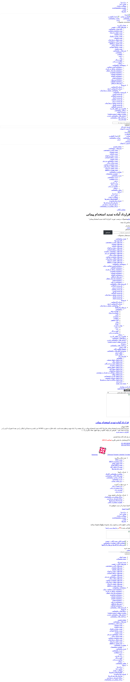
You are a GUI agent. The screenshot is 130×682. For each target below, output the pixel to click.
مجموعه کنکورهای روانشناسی (116, 351)
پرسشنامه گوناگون (116, 81)
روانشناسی (118, 52)
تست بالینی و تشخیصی (115, 41)
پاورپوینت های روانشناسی (118, 284)
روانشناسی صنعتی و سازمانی (109, 90)
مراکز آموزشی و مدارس (110, 204)
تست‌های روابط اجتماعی (114, 249)
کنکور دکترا (118, 354)
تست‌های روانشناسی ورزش (113, 253)
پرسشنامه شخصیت (116, 72)
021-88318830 (125, 443)
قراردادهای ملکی (117, 374)
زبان (121, 58)
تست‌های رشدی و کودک (114, 248)
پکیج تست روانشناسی (115, 29)
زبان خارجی (114, 183)
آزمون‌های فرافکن (116, 83)
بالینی (117, 315)
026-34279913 (125, 445)
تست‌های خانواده (117, 246)
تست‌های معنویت (117, 575)
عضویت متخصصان (112, 174)
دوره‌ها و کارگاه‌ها (120, 307)
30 (121, 388)
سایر (117, 322)
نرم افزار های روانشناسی (118, 345)
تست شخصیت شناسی (115, 31)
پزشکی (120, 63)
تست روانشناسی (121, 239)
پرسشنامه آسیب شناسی (114, 67)
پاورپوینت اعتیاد (117, 98)
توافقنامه (119, 358)
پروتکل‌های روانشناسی (119, 338)
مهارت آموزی (118, 325)
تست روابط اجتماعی (115, 47)
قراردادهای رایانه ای (116, 365)
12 (125, 388)
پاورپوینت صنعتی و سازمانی (113, 103)
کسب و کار (118, 60)
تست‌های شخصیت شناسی (114, 257)
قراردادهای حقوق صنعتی (114, 360)
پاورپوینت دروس (117, 101)
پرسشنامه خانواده (116, 76)
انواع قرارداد (122, 356)
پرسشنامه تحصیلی (116, 74)
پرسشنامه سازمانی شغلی (114, 70)
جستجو (128, 229)
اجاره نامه (119, 381)
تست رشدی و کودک (116, 36)
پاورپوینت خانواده (117, 99)
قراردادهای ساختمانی (115, 371)
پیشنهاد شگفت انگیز (120, 349)
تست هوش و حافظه (116, 43)
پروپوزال (123, 343)
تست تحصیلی (118, 38)
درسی (120, 56)
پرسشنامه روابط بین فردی (114, 69)
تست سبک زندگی (116, 45)
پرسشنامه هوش (117, 78)
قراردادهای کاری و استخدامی (113, 376)
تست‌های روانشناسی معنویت (113, 251)
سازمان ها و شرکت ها (111, 202)
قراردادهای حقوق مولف (114, 367)
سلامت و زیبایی (117, 61)
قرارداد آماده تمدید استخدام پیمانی (112, 422)
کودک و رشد (115, 311)
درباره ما (115, 193)
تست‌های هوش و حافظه (114, 262)
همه (118, 388)
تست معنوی (118, 49)
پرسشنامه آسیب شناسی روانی (112, 266)
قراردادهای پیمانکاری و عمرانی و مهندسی (109, 372)
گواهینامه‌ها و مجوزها (111, 199)
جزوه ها (123, 300)
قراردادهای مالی (117, 362)
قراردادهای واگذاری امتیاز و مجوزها (111, 380)
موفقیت (119, 54)
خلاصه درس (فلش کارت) (118, 336)
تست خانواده (118, 34)
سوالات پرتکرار (113, 197)
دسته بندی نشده (121, 383)
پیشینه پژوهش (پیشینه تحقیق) (117, 342)
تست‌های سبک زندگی (115, 255)
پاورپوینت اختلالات (116, 96)
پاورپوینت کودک (117, 105)
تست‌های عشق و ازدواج (114, 260)
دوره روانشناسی (112, 177)
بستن (128, 227)
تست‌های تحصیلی (116, 244)
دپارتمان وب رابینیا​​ (111, 528)
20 (123, 388)
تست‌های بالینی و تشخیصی (114, 242)
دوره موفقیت (113, 179)
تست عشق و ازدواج (116, 32)
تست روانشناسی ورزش (110, 161)
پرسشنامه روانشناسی (119, 264)
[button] (122, 432)
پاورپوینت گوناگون (116, 107)
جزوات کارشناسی (116, 87)
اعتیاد (117, 324)
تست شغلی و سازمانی (115, 40)
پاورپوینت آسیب (117, 94)
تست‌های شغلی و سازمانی (114, 258)
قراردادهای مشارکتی (115, 369)
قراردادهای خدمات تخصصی (113, 378)
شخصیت (116, 316)
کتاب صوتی (122, 347)
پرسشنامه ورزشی (116, 79)
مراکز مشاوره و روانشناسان (109, 206)
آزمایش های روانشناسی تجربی (116, 340)
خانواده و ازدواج (114, 313)
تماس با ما (114, 195)
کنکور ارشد (118, 353)
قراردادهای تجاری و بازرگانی (113, 363)
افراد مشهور (115, 320)
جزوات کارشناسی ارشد (114, 88)
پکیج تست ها (118, 240)
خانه (129, 219)
